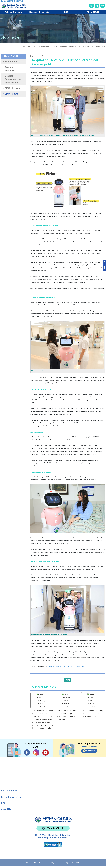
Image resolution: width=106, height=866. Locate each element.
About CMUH (6, 809)
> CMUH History (11, 88)
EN (102, 6)
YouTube (45, 752)
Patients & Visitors (9, 791)
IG (36, 752)
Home (22, 46)
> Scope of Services (8, 69)
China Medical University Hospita (53, 820)
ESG (3, 803)
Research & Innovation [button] (39, 12)
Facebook (27, 752)
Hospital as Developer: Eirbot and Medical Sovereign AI (81, 46)
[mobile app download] (53, 844)
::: (2, 1)
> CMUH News (10, 94)
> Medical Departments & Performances (12, 79)
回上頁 (67, 680)
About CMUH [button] (93, 12)
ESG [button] (66, 12)
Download (90, 751)
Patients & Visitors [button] (13, 12)
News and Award (48, 46)
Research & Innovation (11, 797)
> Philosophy (10, 61)
